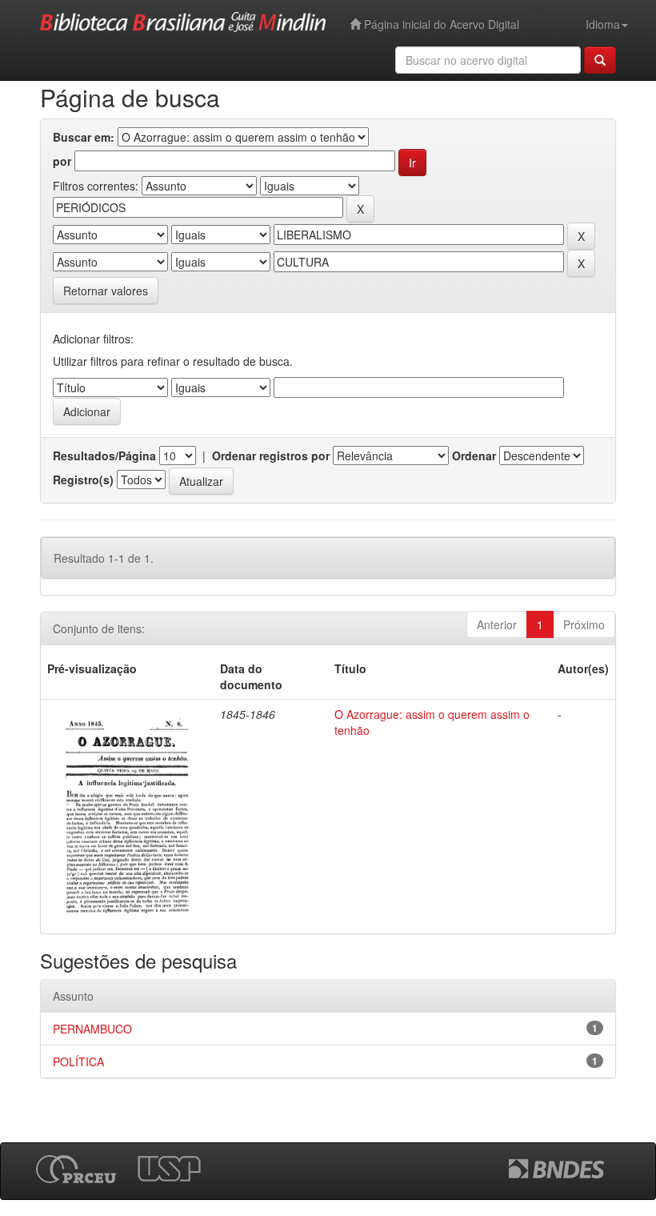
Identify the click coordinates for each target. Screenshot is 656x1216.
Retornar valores (105, 291)
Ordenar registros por (271, 455)
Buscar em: (83, 137)
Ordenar (474, 455)
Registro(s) (83, 480)
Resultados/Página (104, 455)
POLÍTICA (78, 1061)
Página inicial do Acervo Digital (440, 24)
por (62, 161)
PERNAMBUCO (92, 1029)
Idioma (603, 24)
